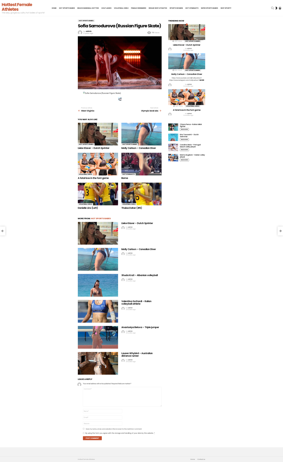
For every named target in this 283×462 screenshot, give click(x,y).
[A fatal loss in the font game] (98, 164)
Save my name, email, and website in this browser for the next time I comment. (114, 429)
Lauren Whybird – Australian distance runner (137, 355)
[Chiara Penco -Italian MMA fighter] (173, 127)
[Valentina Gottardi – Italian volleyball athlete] (98, 311)
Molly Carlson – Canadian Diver (138, 148)
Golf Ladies (106, 8)
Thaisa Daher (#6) (131, 208)
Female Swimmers (138, 8)
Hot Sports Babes (67, 8)
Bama (124, 178)
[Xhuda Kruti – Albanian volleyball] (98, 285)
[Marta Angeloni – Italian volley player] (173, 157)
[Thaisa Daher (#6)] (141, 194)
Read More (184, 129)
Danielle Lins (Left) (88, 208)
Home (54, 8)
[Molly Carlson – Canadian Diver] (141, 134)
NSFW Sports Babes (209, 8)
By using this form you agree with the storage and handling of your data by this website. (120, 433)
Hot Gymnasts (191, 8)
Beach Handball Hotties (88, 8)
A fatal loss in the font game (93, 178)
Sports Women (176, 8)
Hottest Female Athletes (17, 7)
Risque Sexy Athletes (158, 8)
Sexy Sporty (226, 8)
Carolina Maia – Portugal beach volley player (190, 146)
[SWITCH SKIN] (276, 8)
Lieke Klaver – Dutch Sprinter (93, 148)
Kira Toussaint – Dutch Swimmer (189, 135)
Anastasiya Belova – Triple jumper (140, 327)
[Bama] (141, 164)
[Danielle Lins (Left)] (98, 194)
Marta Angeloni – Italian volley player (192, 156)
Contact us (201, 459)
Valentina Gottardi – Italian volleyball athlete (136, 302)
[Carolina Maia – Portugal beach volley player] (173, 147)
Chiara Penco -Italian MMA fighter (191, 125)
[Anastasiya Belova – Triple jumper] (98, 337)
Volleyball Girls (121, 8)
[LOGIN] (280, 8)
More (202, 80)
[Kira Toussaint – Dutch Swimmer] (173, 137)
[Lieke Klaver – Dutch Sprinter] (98, 134)
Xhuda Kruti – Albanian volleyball (139, 275)
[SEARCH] (272, 8)
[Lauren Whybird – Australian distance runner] (98, 363)
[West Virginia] (2, 231)
